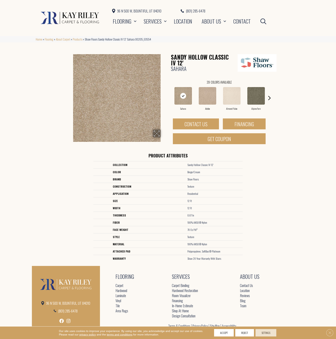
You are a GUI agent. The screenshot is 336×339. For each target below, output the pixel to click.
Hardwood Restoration (185, 291)
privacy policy (87, 334)
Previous (169, 92)
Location (183, 21)
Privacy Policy (200, 326)
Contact (242, 21)
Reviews (245, 296)
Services (153, 21)
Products (77, 39)
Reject (244, 333)
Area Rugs (122, 311)
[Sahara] (183, 96)
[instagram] (68, 321)
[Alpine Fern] (256, 96)
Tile (118, 306)
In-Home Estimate (182, 306)
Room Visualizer (181, 296)
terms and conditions (119, 334)
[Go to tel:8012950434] (240, 11)
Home (39, 39)
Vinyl (118, 301)
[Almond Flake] (232, 96)
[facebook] (61, 321)
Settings (266, 333)
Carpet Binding (180, 285)
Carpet (119, 285)
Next (269, 92)
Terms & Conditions (179, 326)
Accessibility (229, 326)
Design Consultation (183, 316)
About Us (211, 21)
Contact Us (196, 124)
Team (243, 306)
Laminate (121, 296)
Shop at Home (180, 311)
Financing (244, 124)
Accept (224, 333)
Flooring (122, 21)
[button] (135, 21)
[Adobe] (207, 96)
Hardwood (121, 291)
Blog (243, 301)
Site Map (215, 326)
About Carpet (63, 39)
